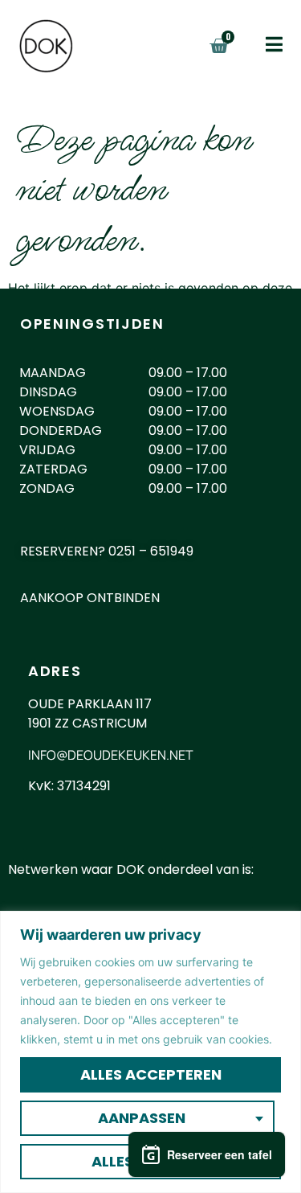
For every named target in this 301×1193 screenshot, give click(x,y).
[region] (150, 1052)
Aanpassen (141, 1118)
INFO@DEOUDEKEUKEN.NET (110, 755)
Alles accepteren (151, 1074)
